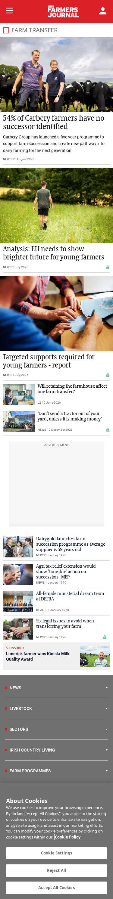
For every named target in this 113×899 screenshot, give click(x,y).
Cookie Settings (56, 853)
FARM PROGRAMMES (30, 770)
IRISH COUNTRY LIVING (32, 750)
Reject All (56, 870)
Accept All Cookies (56, 887)
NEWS (7, 159)
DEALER (41, 610)
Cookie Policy (67, 837)
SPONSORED (15, 648)
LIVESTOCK (21, 708)
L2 (39, 402)
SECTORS (19, 729)
